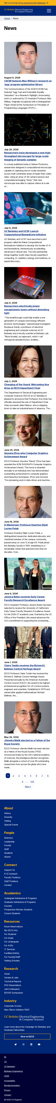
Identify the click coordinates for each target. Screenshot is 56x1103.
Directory (8, 837)
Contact (8, 885)
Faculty (7, 845)
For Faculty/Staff (12, 957)
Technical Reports (12, 981)
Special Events (11, 824)
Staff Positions (11, 881)
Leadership (9, 841)
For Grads (8, 938)
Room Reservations (13, 926)
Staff (6, 849)
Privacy (7, 1090)
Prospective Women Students (18, 909)
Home (7, 18)
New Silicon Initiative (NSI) (16, 1009)
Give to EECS (27, 1036)
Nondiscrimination (12, 1085)
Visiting (7, 821)
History (7, 813)
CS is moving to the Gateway (32, 3)
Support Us (9, 870)
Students (8, 853)
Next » (29, 786)
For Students (10, 934)
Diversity (8, 817)
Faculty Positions (12, 877)
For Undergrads (11, 941)
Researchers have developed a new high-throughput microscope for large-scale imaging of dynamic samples (27, 156)
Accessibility (9, 1081)
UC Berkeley (9, 1066)
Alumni (7, 856)
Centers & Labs (11, 977)
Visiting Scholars (12, 960)
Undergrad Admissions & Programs (20, 898)
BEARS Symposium (13, 992)
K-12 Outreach (11, 873)
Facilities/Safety (11, 953)
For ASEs (8, 945)
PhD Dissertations (12, 985)
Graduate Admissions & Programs (20, 902)
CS (5, 1062)
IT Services (9, 949)
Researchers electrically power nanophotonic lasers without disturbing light (26, 309)
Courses (8, 906)
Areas (7, 973)
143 (32, 781)
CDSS (6, 1076)
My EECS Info (11, 930)
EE (5, 1057)
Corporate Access (12, 1006)
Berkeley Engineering (13, 1071)
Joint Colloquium (12, 989)
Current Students (12, 913)
